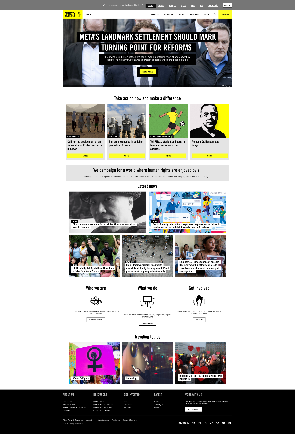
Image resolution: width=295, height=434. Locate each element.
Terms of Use (79, 420)
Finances (66, 410)
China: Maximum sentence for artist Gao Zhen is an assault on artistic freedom (104, 226)
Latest (158, 394)
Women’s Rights (81, 378)
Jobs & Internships (193, 409)
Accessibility (90, 420)
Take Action (128, 404)
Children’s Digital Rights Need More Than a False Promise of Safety (93, 269)
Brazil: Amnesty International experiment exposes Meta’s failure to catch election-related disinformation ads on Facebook (186, 226)
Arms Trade (113, 137)
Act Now (85, 156)
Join (125, 402)
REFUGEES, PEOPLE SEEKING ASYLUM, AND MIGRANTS (200, 377)
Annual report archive (101, 410)
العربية (183, 6)
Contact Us (67, 402)
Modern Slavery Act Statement (75, 407)
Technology (131, 378)
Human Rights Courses (102, 407)
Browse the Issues (147, 323)
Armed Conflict (73, 137)
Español (161, 6)
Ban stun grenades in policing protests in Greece (126, 143)
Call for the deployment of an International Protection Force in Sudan (84, 145)
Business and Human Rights (160, 137)
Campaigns (158, 404)
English (150, 6)
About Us (68, 394)
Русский (213, 6)
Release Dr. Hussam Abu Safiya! (205, 143)
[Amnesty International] (73, 14)
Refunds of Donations (130, 420)
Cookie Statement (103, 420)
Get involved (132, 394)
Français (172, 6)
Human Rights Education (103, 404)
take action (199, 320)
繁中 (201, 6)
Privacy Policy (67, 420)
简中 (193, 6)
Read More (147, 71)
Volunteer (127, 407)
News (75, 221)
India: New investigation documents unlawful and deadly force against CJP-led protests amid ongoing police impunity (147, 268)
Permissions (116, 420)
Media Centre (98, 402)
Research (158, 407)
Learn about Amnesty (95, 320)
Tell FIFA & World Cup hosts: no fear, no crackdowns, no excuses (168, 145)
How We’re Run (69, 404)
